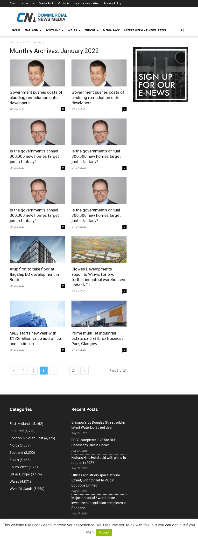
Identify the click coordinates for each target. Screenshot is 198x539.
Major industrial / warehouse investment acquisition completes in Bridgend (98, 503)
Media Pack (46, 3)
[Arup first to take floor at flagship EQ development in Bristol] (37, 249)
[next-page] (84, 371)
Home (16, 30)
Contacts (63, 3)
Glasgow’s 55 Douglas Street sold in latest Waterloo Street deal (98, 425)
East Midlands (20, 423)
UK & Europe (20, 474)
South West (19, 467)
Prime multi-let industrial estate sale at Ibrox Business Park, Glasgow (97, 338)
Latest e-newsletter (86, 3)
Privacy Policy (112, 3)
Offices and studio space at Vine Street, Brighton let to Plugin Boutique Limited (95, 480)
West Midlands (21, 488)
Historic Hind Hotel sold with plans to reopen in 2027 (98, 460)
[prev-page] (14, 371)
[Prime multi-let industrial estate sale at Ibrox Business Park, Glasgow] (99, 314)
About (13, 3)
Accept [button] (104, 532)
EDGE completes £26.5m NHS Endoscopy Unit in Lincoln (93, 442)
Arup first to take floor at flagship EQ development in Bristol (34, 274)
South (14, 459)
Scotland (52, 30)
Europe (90, 30)
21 (74, 370)
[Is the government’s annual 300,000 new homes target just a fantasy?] (37, 131)
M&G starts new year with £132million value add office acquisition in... (35, 338)
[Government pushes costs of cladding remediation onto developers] (37, 72)
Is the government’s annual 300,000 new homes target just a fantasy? (34, 156)
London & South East (26, 438)
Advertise (28, 3)
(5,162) (26, 423)
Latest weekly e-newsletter (145, 30)
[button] (182, 30)
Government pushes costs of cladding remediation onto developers (36, 97)
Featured (17, 430)
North (14, 445)
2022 (26, 42)
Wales (72, 30)
